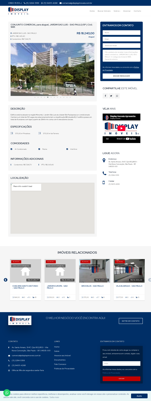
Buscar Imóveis (104, 11)
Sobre (116, 11)
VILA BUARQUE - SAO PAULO (129, 286)
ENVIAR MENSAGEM (121, 76)
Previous (5, 279)
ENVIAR (121, 378)
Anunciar (127, 11)
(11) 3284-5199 (32, 3)
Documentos (59, 360)
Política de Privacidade (111, 373)
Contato (137, 11)
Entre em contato (131, 321)
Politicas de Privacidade (64, 368)
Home (92, 11)
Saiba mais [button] (54, 397)
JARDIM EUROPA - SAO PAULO (57, 287)
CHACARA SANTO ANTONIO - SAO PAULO (25, 287)
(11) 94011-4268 (50, 3)
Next (149, 279)
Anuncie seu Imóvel (62, 355)
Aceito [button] (139, 396)
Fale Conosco (60, 364)
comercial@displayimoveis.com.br (77, 3)
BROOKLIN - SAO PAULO (93, 286)
